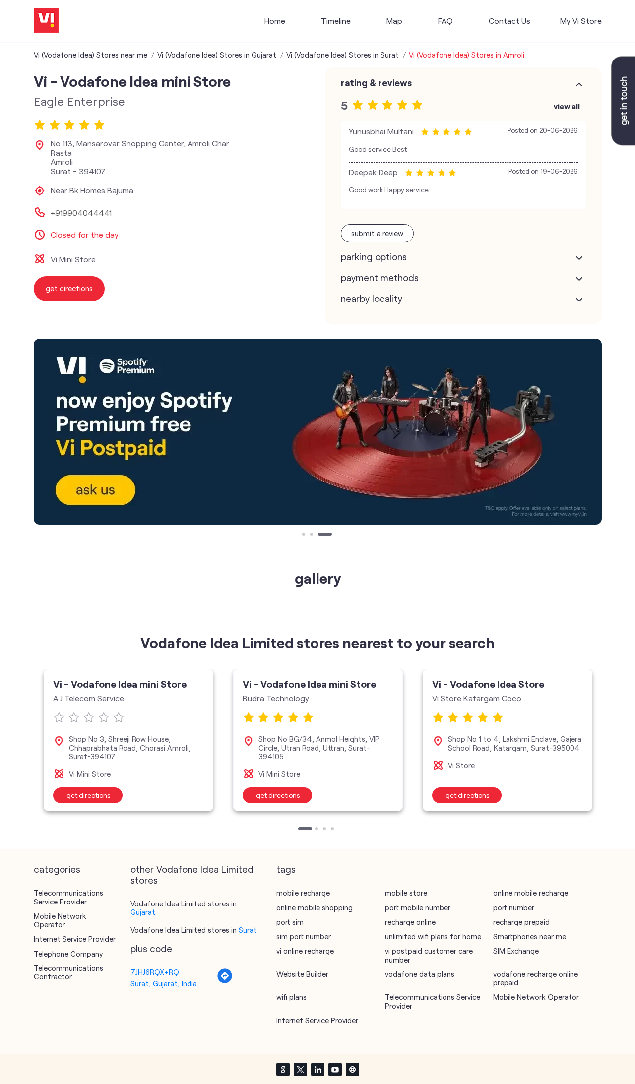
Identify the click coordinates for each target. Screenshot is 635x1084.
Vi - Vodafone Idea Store (488, 684)
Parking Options (374, 256)
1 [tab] (304, 535)
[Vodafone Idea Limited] (46, 21)
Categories (57, 869)
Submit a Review (377, 233)
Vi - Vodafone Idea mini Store (120, 684)
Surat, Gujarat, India (163, 983)
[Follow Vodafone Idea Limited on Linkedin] (317, 1069)
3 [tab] (320, 535)
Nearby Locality (371, 298)
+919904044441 (81, 212)
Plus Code (151, 948)
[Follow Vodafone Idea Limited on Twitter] (300, 1069)
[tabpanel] (318, 432)
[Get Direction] (225, 980)
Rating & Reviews (376, 82)
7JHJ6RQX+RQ (154, 971)
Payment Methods (380, 277)
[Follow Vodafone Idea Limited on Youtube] (334, 1069)
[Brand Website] (352, 1069)
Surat (248, 929)
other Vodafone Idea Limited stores (192, 875)
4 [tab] (333, 829)
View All (567, 106)
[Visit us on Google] (282, 1069)
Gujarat (142, 911)
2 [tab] (312, 535)
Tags (286, 869)
